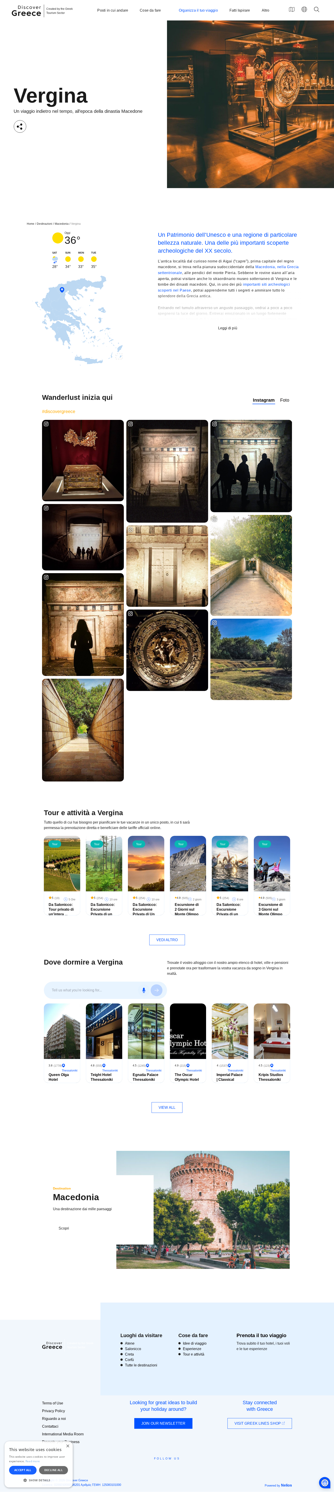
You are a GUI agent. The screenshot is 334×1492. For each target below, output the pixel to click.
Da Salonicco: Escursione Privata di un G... (103, 912)
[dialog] (39, 1464)
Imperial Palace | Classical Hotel (230, 1079)
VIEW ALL (167, 1107)
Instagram (264, 400)
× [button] (67, 1446)
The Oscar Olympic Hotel (187, 1077)
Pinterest (180, 1469)
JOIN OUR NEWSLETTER (163, 1423)
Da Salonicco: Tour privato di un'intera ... (61, 909)
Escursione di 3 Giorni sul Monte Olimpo (270, 909)
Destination (62, 1188)
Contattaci (50, 1426)
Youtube (172, 1469)
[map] (292, 9)
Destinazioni (44, 223)
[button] (38, 1480)
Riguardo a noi (54, 1419)
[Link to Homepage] (27, 19)
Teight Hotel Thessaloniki (102, 1077)
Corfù (129, 1360)
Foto (284, 400)
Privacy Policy (53, 1411)
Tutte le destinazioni (141, 1365)
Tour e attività (193, 1354)
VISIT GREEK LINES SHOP (258, 1423)
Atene (130, 1343)
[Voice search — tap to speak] (144, 990)
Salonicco (133, 1349)
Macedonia (62, 223)
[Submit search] (156, 990)
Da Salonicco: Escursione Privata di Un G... (145, 912)
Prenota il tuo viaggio (261, 1335)
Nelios (286, 1485)
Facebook (147, 1469)
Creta (129, 1354)
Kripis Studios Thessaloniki (271, 1077)
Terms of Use (52, 1403)
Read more (32, 1461)
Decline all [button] (53, 1470)
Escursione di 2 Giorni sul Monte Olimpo (187, 909)
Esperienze (192, 1349)
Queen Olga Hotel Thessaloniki (60, 1079)
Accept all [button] (22, 1470)
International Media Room (63, 1434)
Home (30, 223)
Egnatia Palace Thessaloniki (145, 1077)
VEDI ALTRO (167, 940)
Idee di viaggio (195, 1343)
